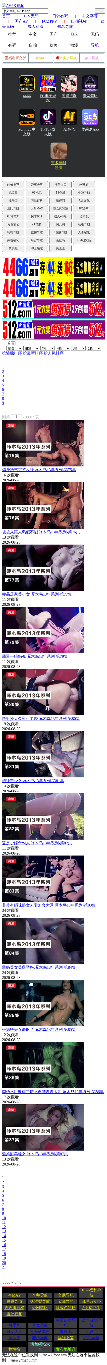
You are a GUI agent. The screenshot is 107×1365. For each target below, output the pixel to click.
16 (4, 1245)
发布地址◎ (66, 1349)
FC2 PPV (49, 21)
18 (4, 1254)
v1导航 (36, 224)
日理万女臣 (91, 1301)
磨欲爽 (14, 1338)
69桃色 (37, 192)
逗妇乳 (84, 216)
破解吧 (66, 1331)
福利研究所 (17, 58)
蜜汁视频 (14, 1314)
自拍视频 (79, 21)
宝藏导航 (66, 1301)
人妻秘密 (84, 232)
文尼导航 (66, 1295)
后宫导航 (37, 240)
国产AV (21, 21)
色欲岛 (13, 192)
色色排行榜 (14, 1308)
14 (4, 1236)
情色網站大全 (40, 1346)
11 (4, 1222)
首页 (6, 16)
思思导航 (14, 1301)
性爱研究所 (40, 1331)
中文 (33, 34)
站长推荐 (13, 184)
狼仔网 (60, 200)
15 (4, 1240)
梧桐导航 (84, 224)
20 (4, 1263)
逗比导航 (13, 208)
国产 (53, 34)
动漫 (74, 45)
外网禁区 (40, 1308)
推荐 (12, 34)
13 (4, 1231)
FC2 (74, 34)
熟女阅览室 (60, 208)
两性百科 (37, 200)
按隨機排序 (12, 353)
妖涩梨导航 (40, 1301)
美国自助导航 (66, 1322)
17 (4, 1249)
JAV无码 (31, 16)
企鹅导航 (40, 1295)
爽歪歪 (60, 248)
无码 (95, 34)
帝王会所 (37, 184)
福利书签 (66, 1338)
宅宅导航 (91, 1338)
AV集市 (84, 184)
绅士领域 (37, 248)
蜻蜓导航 (13, 232)
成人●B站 (60, 216)
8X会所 (84, 208)
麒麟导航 (37, 232)
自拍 (33, 45)
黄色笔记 (13, 224)
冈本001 (36, 216)
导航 (95, 45)
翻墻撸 (14, 1349)
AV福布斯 (13, 216)
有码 (12, 45)
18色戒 (60, 192)
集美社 (13, 248)
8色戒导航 (60, 232)
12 (4, 1227)
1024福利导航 (91, 1292)
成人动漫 (36, 26)
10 (4, 1218)
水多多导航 (68, 58)
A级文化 (84, 200)
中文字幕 (90, 16)
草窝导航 (40, 1325)
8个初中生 (91, 1308)
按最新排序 (33, 353)
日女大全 (14, 1331)
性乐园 (13, 200)
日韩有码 (60, 16)
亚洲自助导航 (91, 1322)
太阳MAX (37, 208)
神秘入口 (60, 184)
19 (4, 1258)
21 (4, 1267)
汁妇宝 (91, 1331)
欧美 (53, 45)
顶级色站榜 (66, 1308)
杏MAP (40, 58)
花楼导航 (40, 1338)
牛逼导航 (84, 192)
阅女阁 (60, 224)
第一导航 (92, 58)
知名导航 (65, 26)
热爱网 (14, 1325)
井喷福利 (13, 240)
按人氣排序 (54, 353)
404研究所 (84, 240)
